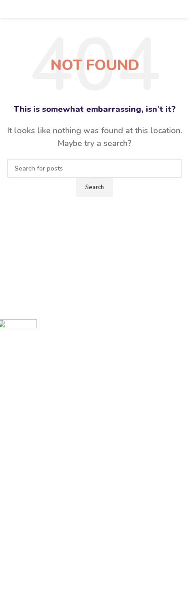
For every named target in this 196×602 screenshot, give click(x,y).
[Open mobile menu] (10, 9)
